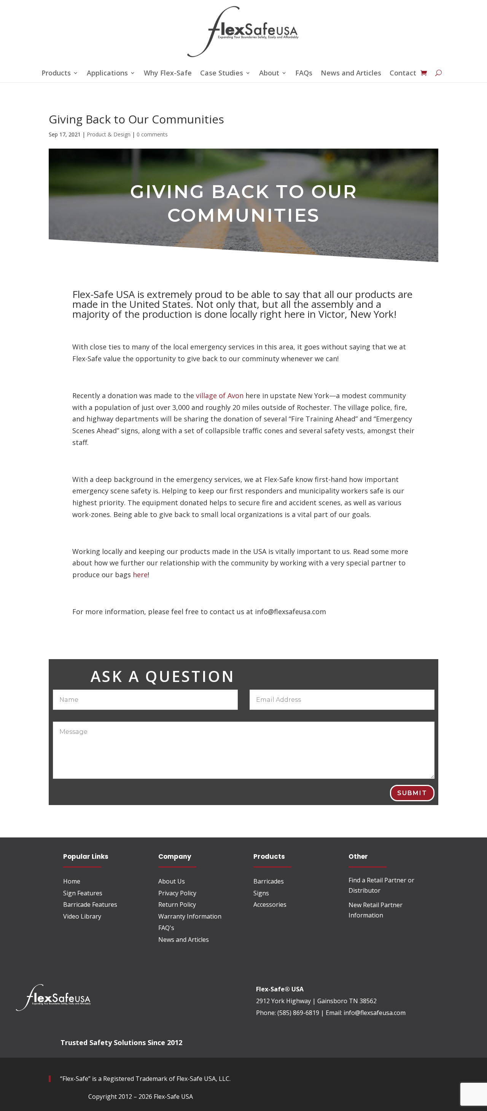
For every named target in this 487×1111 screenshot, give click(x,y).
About (269, 73)
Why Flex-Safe (168, 73)
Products (56, 73)
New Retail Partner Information (376, 910)
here (140, 574)
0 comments (152, 134)
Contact (403, 73)
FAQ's (166, 928)
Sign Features (82, 893)
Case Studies (221, 73)
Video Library (82, 916)
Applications (107, 73)
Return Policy (177, 904)
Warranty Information (189, 916)
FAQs (303, 73)
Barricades (268, 881)
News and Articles (351, 73)
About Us (171, 881)
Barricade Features (90, 904)
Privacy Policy (177, 893)
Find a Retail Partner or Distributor (381, 885)
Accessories (269, 904)
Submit (412, 793)
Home (71, 881)
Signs (261, 893)
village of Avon (220, 395)
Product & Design (109, 134)
